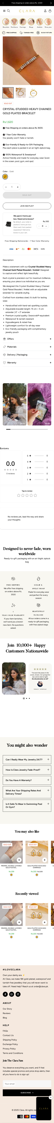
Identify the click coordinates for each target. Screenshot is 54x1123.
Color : (8, 171)
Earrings (23, 27)
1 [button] (23, 698)
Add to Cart (19, 860)
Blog (5, 1017)
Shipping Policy (10, 1040)
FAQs (5, 1031)
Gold (5, 177)
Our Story (7, 1009)
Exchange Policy (10, 1044)
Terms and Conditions (13, 1053)
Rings (31, 27)
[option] (27, 60)
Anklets (39, 27)
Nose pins (48, 27)
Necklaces (14, 27)
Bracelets (6, 27)
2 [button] (26, 698)
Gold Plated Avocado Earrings (36, 867)
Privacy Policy (9, 1048)
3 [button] (29, 698)
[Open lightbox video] (14, 404)
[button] (51, 3)
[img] (10, 469)
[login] (44, 10)
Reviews (6, 1013)
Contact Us (8, 1035)
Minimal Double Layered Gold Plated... (11, 867)
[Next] (48, 401)
